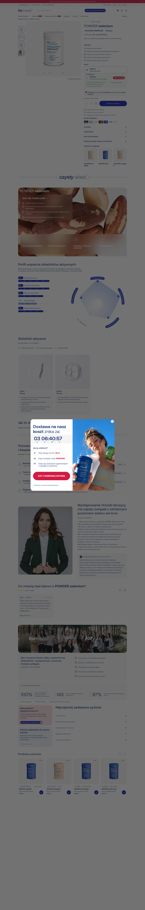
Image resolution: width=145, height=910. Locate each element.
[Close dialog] (112, 421)
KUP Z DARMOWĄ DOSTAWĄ (51, 476)
